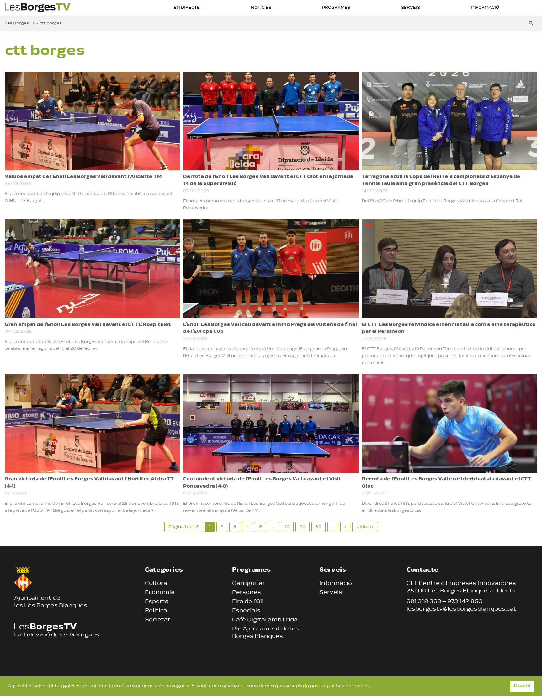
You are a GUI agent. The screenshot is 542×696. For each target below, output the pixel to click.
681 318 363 (423, 602)
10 (287, 527)
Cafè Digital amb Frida (265, 620)
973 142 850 (465, 602)
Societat (158, 620)
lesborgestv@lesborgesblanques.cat (461, 609)
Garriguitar (248, 583)
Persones (246, 593)
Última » (365, 527)
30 (318, 527)
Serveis (410, 8)
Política (156, 611)
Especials (246, 611)
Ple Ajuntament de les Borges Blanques (265, 632)
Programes (336, 8)
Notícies (261, 8)
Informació (485, 8)
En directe (187, 8)
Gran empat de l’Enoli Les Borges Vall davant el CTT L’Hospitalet (88, 324)
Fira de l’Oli (247, 602)
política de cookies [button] (348, 686)
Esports (156, 602)
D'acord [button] (522, 686)
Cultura (156, 583)
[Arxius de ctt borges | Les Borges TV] (38, 7)
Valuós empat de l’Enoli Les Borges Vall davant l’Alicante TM (83, 177)
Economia (160, 593)
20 (303, 527)
